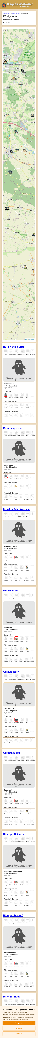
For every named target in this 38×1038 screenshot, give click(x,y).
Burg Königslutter (13, 346)
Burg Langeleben (13, 428)
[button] (12, 301)
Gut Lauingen (11, 671)
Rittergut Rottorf (12, 996)
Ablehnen (19, 1033)
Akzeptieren (19, 1023)
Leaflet (26, 339)
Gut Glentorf (10, 590)
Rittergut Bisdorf (13, 915)
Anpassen (19, 1028)
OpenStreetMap (31, 339)
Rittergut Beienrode (14, 834)
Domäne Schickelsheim (16, 509)
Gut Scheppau (11, 753)
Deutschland (6, 13)
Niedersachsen (16, 13)
